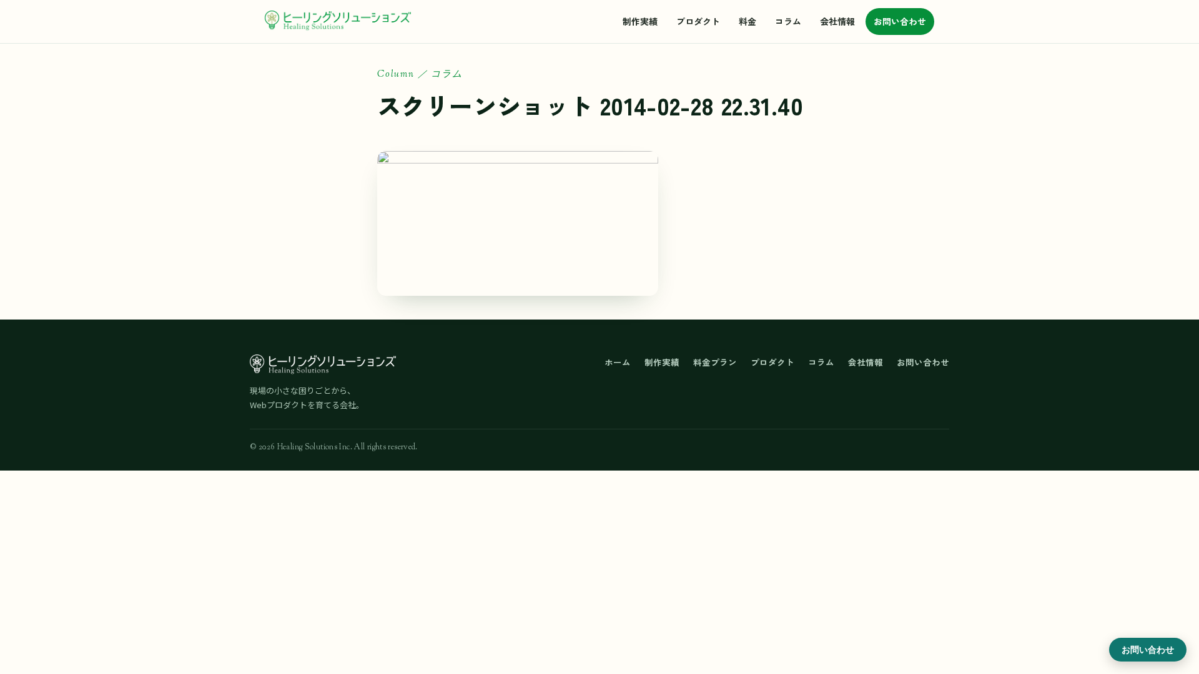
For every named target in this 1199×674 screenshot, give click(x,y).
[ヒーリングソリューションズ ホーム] (338, 21)
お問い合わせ (900, 21)
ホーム (617, 362)
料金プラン (715, 362)
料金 (747, 21)
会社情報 (837, 21)
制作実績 (640, 21)
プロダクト (698, 21)
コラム (788, 21)
